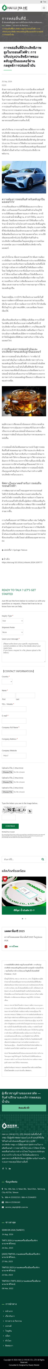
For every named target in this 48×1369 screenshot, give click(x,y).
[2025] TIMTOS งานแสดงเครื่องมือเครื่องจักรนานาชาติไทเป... (21, 1255)
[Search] (42, 859)
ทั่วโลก (8, 1341)
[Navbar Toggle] (44, 8)
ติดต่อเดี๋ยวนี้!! (24, 1108)
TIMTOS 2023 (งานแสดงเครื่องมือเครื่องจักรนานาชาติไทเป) (21, 1269)
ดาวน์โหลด (13, 946)
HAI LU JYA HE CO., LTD (27, 1360)
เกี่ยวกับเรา (10, 1316)
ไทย (44, 2)
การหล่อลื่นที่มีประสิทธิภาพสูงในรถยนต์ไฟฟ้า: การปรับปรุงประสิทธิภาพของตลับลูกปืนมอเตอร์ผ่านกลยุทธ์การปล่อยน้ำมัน (22, 32)
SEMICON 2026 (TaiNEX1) (13, 1230)
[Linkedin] (10, 1168)
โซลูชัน (8, 1331)
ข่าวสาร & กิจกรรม (20, 25)
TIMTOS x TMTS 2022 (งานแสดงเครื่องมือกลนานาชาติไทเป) (21, 1282)
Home (8, 25)
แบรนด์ (8, 1326)
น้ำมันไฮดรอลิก (9, 1070)
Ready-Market (34, 1365)
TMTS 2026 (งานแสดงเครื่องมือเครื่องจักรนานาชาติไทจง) (20, 1242)
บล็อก (7, 1336)
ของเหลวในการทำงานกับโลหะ (31, 1067)
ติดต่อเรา (29, 1070)
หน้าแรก (9, 1311)
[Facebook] (3, 1168)
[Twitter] (6, 1168)
